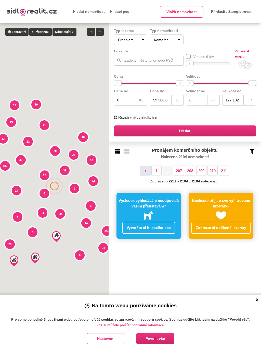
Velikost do (232, 91)
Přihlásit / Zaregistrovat (231, 11)
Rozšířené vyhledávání (137, 117)
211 (224, 171)
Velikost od (195, 91)
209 (201, 171)
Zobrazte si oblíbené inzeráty (221, 228)
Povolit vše (155, 338)
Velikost (193, 76)
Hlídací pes (119, 11)
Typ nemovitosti (164, 31)
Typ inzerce (124, 31)
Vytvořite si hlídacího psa (149, 228)
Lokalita (121, 51)
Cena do (157, 91)
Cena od (121, 91)
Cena (118, 76)
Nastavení (105, 338)
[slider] (190, 63)
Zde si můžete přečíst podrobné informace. (131, 325)
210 (213, 171)
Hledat (184, 131)
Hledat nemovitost (89, 11)
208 (190, 171)
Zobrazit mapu (242, 53)
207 (179, 171)
